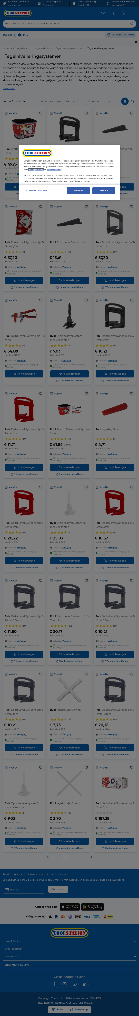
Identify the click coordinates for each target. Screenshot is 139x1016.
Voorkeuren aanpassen (36, 190)
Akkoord (104, 190)
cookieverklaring (54, 170)
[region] (69, 172)
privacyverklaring (36, 170)
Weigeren (78, 190)
